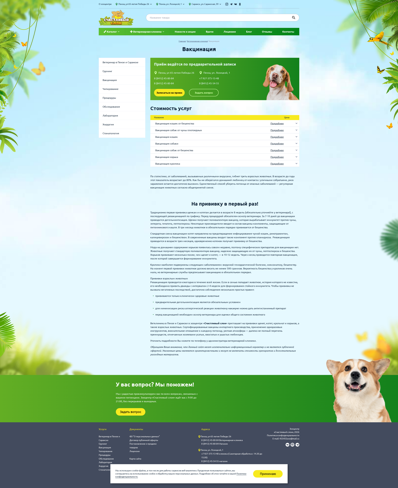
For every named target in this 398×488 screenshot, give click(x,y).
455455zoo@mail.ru (289, 438)
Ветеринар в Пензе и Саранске (120, 62)
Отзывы (267, 31)
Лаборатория (110, 115)
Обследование (111, 106)
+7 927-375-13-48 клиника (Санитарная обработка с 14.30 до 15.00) (231, 455)
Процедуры (109, 97)
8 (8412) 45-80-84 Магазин (214, 444)
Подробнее (277, 123)
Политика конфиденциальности (283, 435)
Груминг (107, 71)
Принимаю (268, 474)
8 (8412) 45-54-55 (209, 83)
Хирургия (108, 124)
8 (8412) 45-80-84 (164, 78)
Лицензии (230, 31)
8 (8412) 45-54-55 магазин (214, 461)
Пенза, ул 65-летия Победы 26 (176, 72)
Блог (249, 31)
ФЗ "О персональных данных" (145, 436)
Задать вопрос (204, 92)
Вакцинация (110, 80)
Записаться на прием (169, 92)
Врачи (209, 31)
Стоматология (111, 133)
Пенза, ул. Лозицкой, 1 (217, 72)
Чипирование (110, 89)
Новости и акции (185, 31)
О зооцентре (105, 4)
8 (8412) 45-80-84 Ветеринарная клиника (222, 440)
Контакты (288, 31)
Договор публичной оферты (144, 440)
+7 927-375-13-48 (209, 78)
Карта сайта (135, 458)
